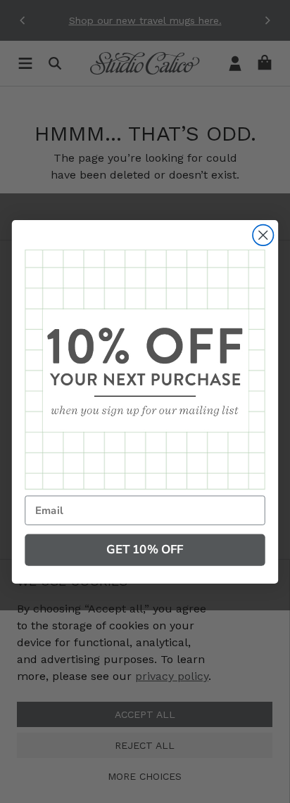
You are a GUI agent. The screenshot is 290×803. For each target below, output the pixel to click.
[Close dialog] (263, 234)
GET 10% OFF (144, 549)
